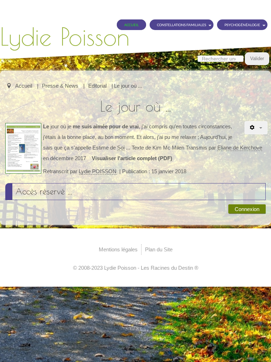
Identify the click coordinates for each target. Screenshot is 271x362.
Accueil (131, 25)
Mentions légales (118, 249)
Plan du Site (159, 249)
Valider (257, 58)
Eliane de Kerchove (239, 148)
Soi (121, 148)
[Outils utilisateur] (256, 127)
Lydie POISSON (97, 171)
